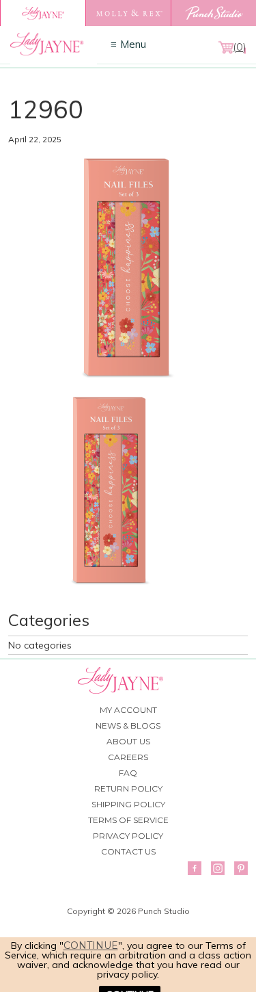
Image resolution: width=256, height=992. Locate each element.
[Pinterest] (241, 868)
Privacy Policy (128, 836)
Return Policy (128, 788)
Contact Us (128, 851)
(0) (239, 47)
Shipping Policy (128, 804)
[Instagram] (218, 868)
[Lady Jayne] (42, 13)
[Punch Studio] (213, 13)
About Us (128, 741)
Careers (128, 757)
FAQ (128, 773)
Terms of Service (128, 820)
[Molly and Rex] (128, 13)
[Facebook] (194, 868)
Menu (133, 44)
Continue (90, 945)
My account (128, 710)
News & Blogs (128, 725)
